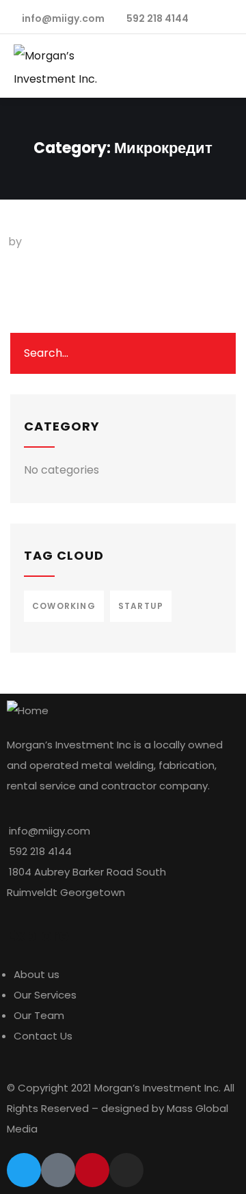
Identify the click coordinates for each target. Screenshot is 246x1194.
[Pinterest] (92, 1170)
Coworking (64, 606)
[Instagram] (126, 1170)
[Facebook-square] (58, 1170)
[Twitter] (24, 1170)
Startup (140, 606)
